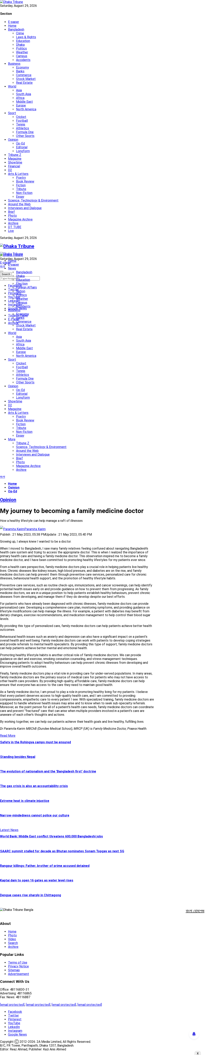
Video (12, 939)
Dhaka (20, 45)
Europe (21, 105)
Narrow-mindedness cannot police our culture (34, 815)
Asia (19, 90)
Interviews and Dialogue (25, 208)
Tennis (20, 124)
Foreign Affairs (26, 287)
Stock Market (26, 79)
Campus (21, 56)
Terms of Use (17, 962)
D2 (10, 170)
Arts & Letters (18, 174)
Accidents (23, 60)
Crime (20, 33)
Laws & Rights (26, 37)
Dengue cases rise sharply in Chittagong (30, 895)
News (12, 268)
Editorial (21, 147)
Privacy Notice (18, 966)
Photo (12, 216)
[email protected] (12, 1005)
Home (12, 26)
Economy (22, 67)
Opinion (13, 140)
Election (22, 283)
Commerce (23, 75)
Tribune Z (14, 155)
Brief (11, 212)
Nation (20, 291)
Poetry (21, 178)
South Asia (23, 94)
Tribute (21, 189)
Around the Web (19, 204)
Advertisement (18, 974)
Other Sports (25, 136)
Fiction (21, 185)
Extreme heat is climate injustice (24, 801)
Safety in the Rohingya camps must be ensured (35, 742)
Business (14, 64)
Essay (20, 197)
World (12, 86)
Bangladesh (16, 29)
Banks (20, 71)
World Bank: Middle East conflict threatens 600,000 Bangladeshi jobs (51, 836)
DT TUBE (14, 227)
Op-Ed (20, 143)
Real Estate (24, 83)
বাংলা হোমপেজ (195, 910)
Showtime (15, 162)
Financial (14, 166)
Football (22, 121)
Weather (22, 52)
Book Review (25, 181)
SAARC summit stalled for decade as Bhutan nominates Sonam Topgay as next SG (62, 851)
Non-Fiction (24, 193)
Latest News (9, 830)
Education (23, 41)
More (11, 439)
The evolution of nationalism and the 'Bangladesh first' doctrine (48, 771)
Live (11, 231)
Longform (23, 151)
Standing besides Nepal (17, 757)
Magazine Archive (20, 219)
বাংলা (2, 266)
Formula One (25, 132)
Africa (20, 98)
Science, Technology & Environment (33, 200)
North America (26, 109)
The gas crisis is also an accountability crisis (34, 786)
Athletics (22, 128)
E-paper (13, 22)
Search (13, 943)
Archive (13, 223)
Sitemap (14, 970)
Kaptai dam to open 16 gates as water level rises (36, 880)
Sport (12, 113)
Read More (7, 736)
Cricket (21, 117)
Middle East (24, 102)
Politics (21, 48)
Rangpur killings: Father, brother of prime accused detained (44, 866)
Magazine (14, 159)
